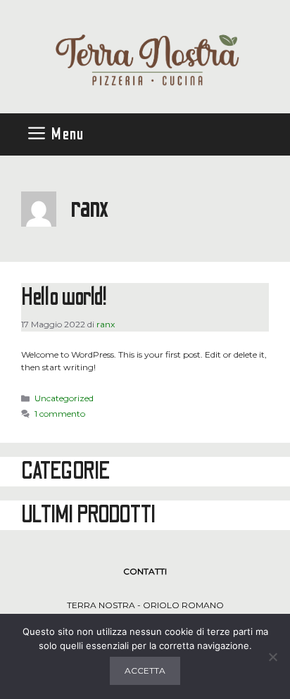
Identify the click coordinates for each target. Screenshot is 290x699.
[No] (272, 657)
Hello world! (64, 297)
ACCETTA (145, 670)
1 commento (59, 413)
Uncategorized (64, 398)
